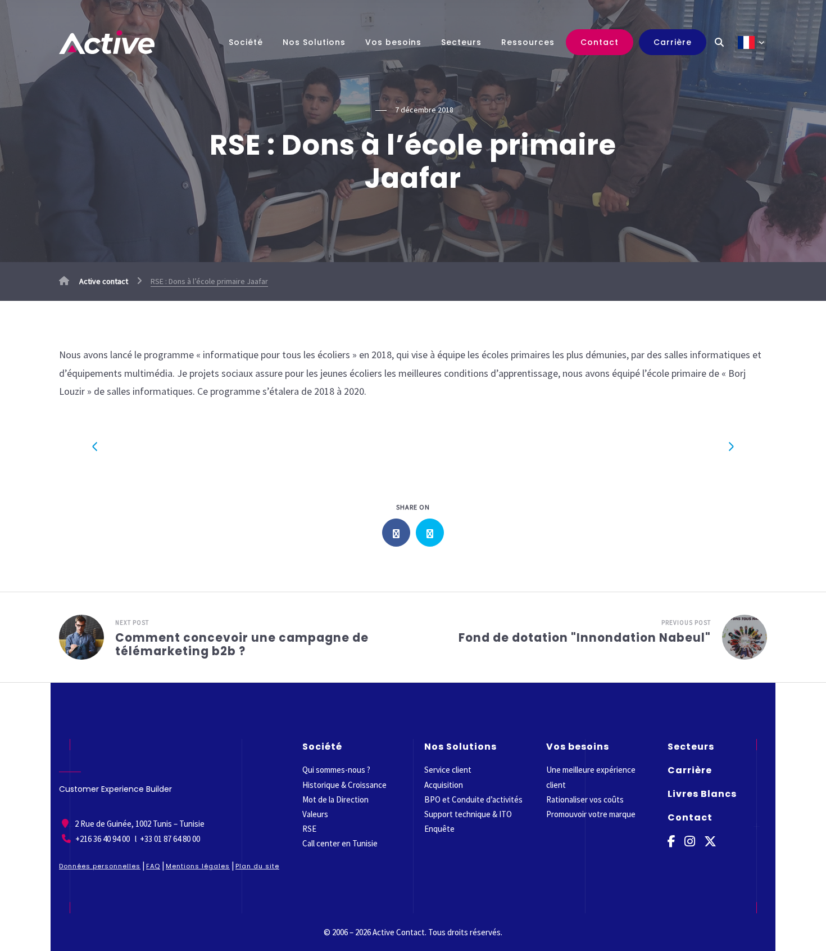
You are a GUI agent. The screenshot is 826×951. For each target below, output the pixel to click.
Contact (599, 42)
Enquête (439, 828)
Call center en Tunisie (340, 843)
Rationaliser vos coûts (585, 799)
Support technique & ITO (468, 814)
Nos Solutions (314, 42)
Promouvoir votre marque (591, 814)
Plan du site (257, 866)
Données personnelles (99, 866)
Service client (447, 769)
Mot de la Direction (335, 799)
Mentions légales (198, 866)
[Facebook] (671, 841)
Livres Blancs (702, 793)
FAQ (153, 866)
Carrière (672, 42)
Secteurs (461, 42)
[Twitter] (710, 841)
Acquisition (443, 784)
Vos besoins (393, 42)
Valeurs (315, 814)
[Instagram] (689, 841)
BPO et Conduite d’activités (473, 799)
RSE (309, 828)
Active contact (103, 281)
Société (246, 42)
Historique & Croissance (344, 784)
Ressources (528, 42)
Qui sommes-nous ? (336, 769)
